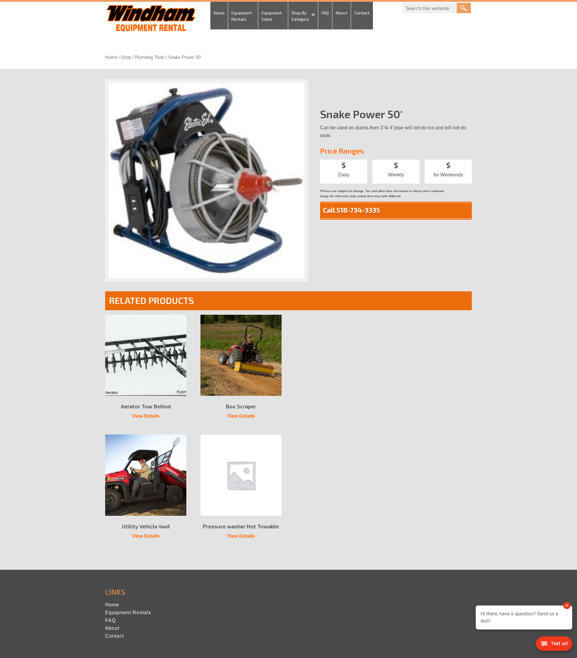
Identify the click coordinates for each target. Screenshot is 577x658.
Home (111, 57)
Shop (126, 57)
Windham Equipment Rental (150, 20)
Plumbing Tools (149, 57)
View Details (146, 416)
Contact (114, 635)
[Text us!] (554, 645)
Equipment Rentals (128, 612)
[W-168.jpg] (206, 180)
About (112, 628)
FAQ (110, 620)
